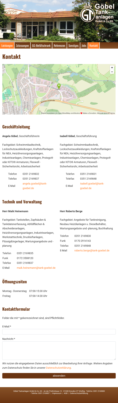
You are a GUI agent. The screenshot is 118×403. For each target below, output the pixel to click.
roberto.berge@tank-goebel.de (92, 250)
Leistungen (7, 45)
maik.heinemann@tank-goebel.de (36, 267)
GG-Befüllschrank (41, 45)
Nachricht (8, 339)
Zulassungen (22, 45)
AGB (65, 393)
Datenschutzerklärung (58, 367)
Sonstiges (73, 45)
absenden (59, 375)
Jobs (84, 45)
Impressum (57, 393)
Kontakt (94, 45)
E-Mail (6, 326)
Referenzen (59, 45)
